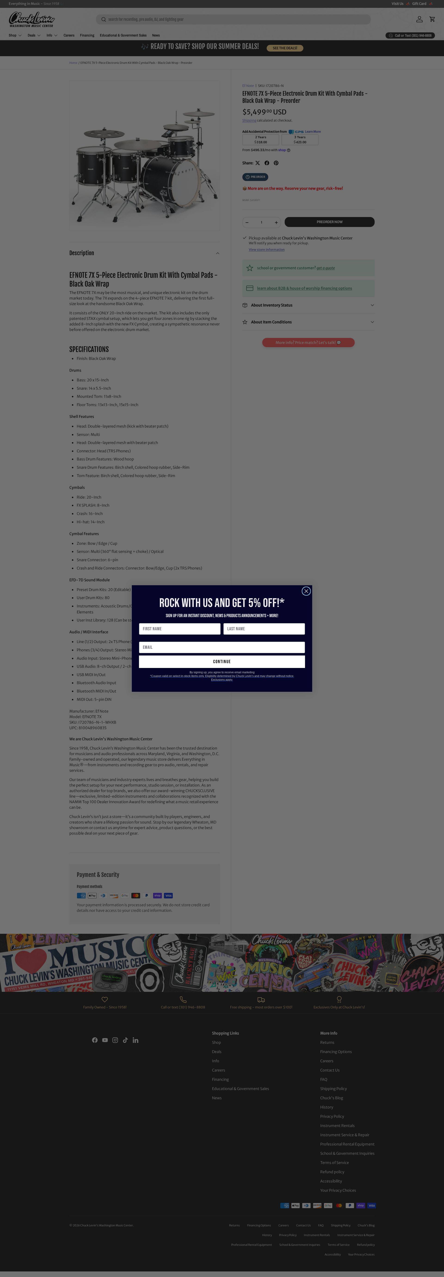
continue (222, 662)
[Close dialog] (306, 591)
